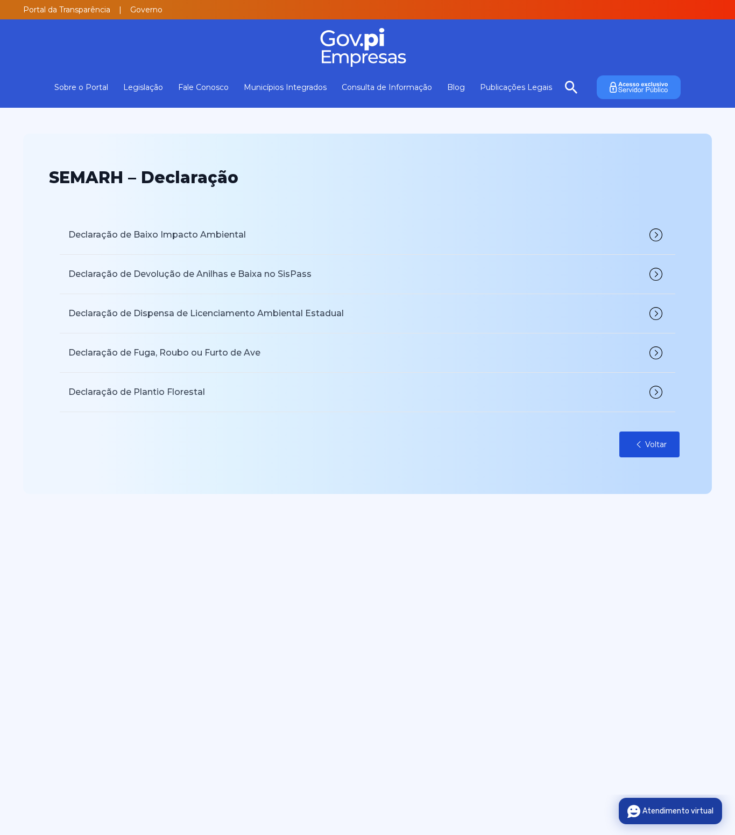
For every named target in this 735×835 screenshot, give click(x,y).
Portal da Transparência (66, 10)
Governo (146, 10)
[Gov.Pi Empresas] (367, 47)
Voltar (656, 444)
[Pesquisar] (571, 87)
